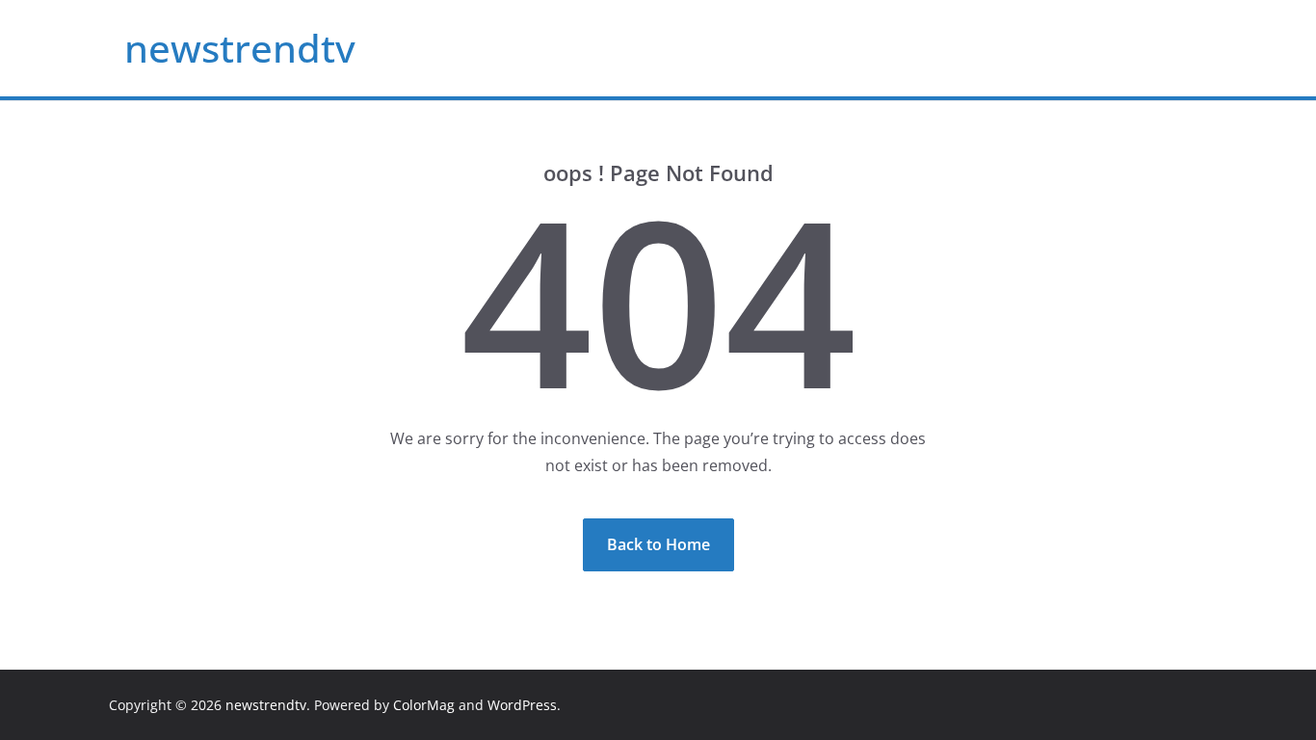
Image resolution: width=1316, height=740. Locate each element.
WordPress (522, 705)
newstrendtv (239, 47)
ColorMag (424, 705)
